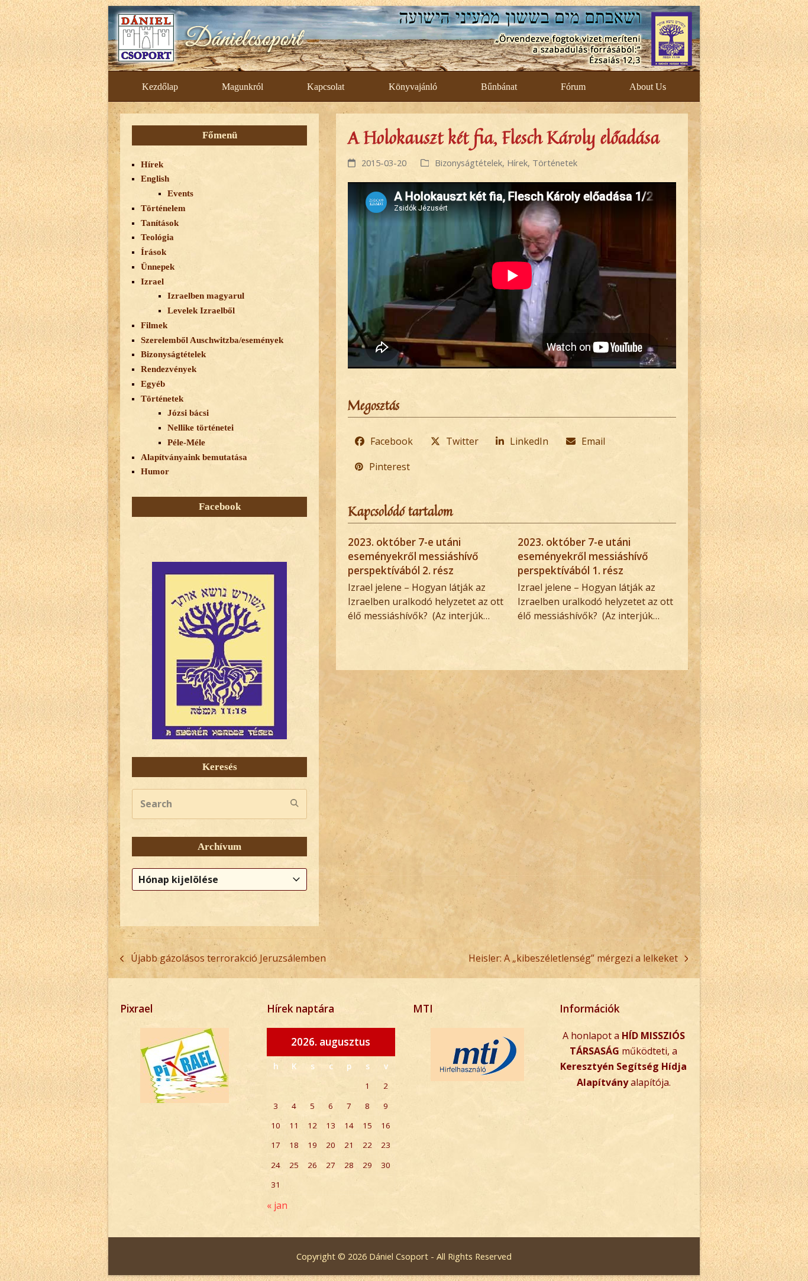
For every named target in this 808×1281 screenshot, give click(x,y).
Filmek (154, 325)
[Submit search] (294, 804)
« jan (277, 1205)
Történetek (554, 163)
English (155, 178)
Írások (153, 252)
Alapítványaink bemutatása (194, 457)
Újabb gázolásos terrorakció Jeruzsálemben (223, 959)
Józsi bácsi (188, 413)
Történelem (163, 208)
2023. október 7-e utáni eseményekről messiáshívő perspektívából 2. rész (413, 556)
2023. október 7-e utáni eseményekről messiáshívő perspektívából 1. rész (583, 556)
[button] (384, 440)
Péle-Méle (186, 442)
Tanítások (160, 223)
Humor (155, 471)
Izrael (152, 281)
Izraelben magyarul (205, 295)
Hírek (517, 163)
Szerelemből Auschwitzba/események (212, 340)
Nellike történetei (200, 427)
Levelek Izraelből (201, 310)
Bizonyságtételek (468, 163)
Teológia (157, 237)
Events (180, 193)
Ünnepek (157, 266)
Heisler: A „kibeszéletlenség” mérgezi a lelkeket (573, 959)
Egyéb (153, 384)
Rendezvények (168, 369)
